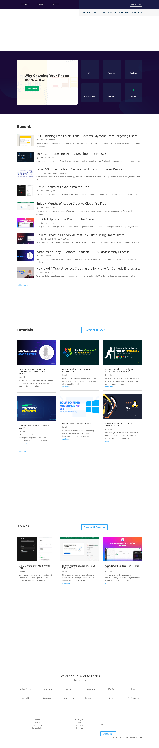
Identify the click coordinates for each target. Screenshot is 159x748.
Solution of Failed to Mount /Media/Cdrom (118, 424)
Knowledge (110, 12)
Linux (96, 12)
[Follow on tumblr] (128, 720)
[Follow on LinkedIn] (124, 720)
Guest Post (53, 173)
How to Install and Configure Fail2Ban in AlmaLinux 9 (119, 370)
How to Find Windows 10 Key (76, 423)
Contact (137, 12)
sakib (41, 140)
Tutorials (48, 256)
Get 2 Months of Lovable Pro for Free (62, 187)
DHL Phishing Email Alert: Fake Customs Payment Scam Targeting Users (86, 136)
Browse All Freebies (94, 527)
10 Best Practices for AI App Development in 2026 (71, 153)
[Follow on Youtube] (133, 720)
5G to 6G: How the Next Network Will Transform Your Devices (80, 169)
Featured (50, 158)
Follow (25, 4)
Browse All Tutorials (94, 329)
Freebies (48, 191)
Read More (32, 89)
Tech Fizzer (43, 173)
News (133, 96)
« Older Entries (22, 285)
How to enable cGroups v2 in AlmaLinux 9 (76, 370)
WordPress (65, 239)
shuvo (41, 272)
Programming (50, 272)
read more (23, 389)
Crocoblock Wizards (52, 239)
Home (86, 12)
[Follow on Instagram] (49, 4)
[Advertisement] (79, 33)
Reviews (124, 12)
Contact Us (136, 4)
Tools (54, 191)
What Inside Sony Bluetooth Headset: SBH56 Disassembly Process (82, 252)
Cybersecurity (50, 140)
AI (45, 158)
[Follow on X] (34, 4)
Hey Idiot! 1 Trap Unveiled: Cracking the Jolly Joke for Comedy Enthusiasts (88, 268)
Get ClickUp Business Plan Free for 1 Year (65, 219)
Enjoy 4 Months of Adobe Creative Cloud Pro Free (71, 203)
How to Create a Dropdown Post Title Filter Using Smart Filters (80, 235)
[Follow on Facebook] (18, 4)
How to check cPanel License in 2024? (34, 426)
